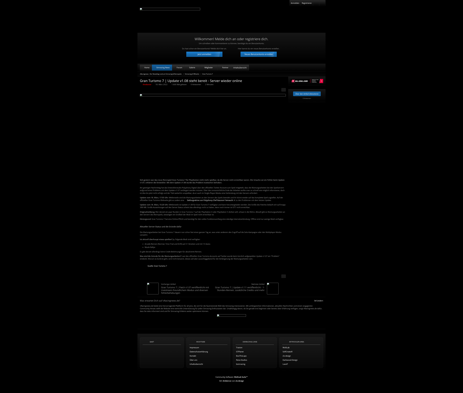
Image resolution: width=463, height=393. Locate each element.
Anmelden (295, 3)
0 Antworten (196, 84)
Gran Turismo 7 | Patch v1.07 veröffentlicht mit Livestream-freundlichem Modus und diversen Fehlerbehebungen (185, 290)
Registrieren (307, 3)
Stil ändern (318, 300)
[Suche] (322, 3)
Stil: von (231, 381)
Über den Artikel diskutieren (307, 94)
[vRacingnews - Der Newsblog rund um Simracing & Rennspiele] (170, 18)
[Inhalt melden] (283, 276)
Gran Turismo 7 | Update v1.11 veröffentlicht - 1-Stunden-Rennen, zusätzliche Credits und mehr (240, 289)
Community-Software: (231, 377)
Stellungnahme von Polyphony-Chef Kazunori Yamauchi (210, 200)
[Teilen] (283, 90)
